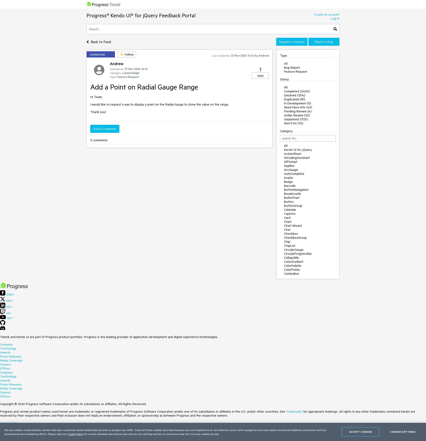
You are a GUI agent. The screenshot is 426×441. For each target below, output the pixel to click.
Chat (287, 230)
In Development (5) (297, 103)
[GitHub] (2, 324)
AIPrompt (290, 162)
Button (289, 202)
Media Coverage (11, 360)
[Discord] (2, 329)
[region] (213, 432)
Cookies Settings (402, 431)
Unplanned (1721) (296, 119)
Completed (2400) (297, 91)
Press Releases (11, 356)
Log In (335, 18)
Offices (5, 368)
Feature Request (295, 72)
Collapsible (291, 258)
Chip (287, 242)
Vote (260, 76)
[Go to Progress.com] (14, 288)
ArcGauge (291, 170)
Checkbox (291, 234)
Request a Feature (292, 42)
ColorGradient (293, 262)
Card (287, 218)
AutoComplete (294, 174)
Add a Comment (105, 129)
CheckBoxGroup (295, 238)
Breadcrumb (292, 194)
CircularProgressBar (298, 254)
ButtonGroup (293, 206)
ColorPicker (292, 270)
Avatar (288, 178)
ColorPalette (292, 266)
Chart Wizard (293, 226)
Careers (5, 364)
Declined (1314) (294, 95)
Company (6, 344)
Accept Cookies (360, 431)
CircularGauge (294, 250)
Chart (288, 222)
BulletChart (292, 198)
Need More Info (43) (298, 107)
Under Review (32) (297, 115)
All (286, 64)
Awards (5, 352)
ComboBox (291, 274)
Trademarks (294, 411)
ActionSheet (292, 154)
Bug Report (292, 68)
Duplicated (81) (294, 99)
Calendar (290, 210)
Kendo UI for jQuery (298, 150)
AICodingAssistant (297, 158)
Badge (288, 182)
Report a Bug (324, 42)
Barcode (290, 186)
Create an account (326, 14)
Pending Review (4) (298, 111)
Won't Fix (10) (293, 123)
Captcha (289, 214)
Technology (8, 348)
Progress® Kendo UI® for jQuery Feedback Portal (141, 15)
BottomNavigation (296, 190)
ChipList (289, 246)
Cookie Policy (75, 434)
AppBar (289, 166)
